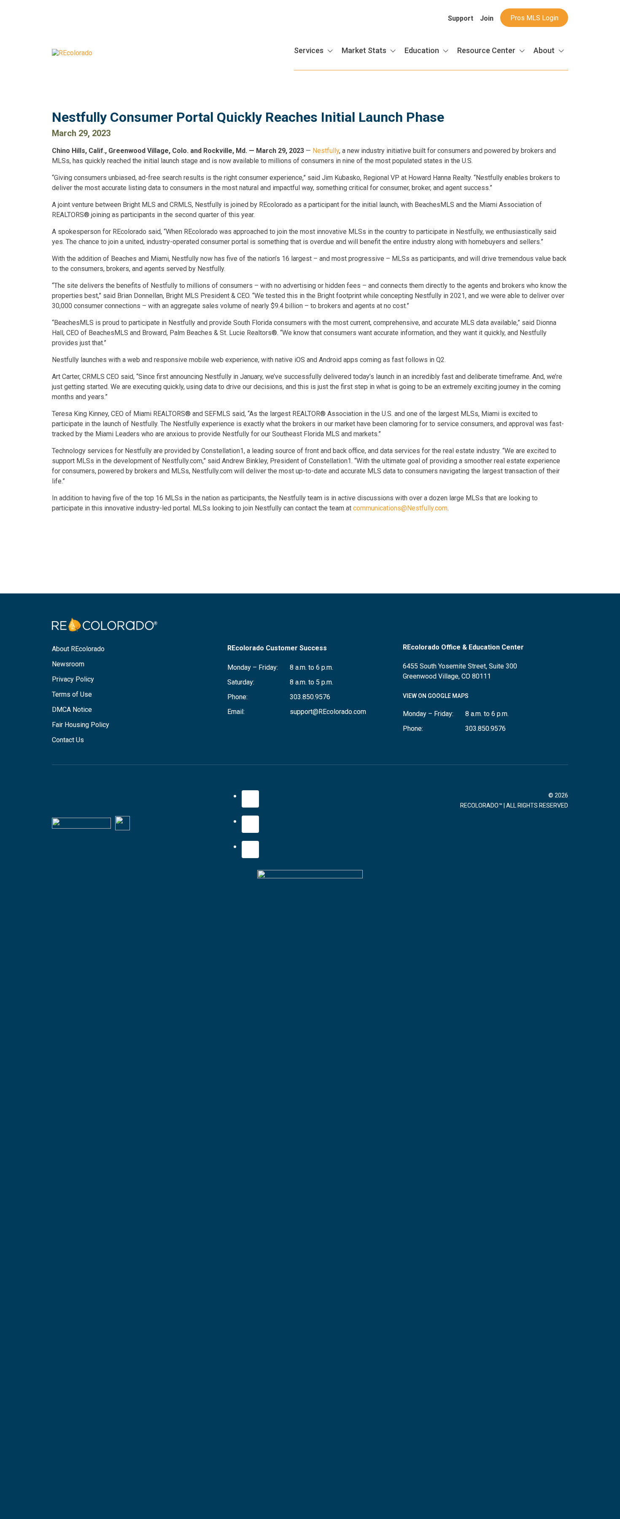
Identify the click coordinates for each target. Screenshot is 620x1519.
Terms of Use (72, 694)
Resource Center (486, 50)
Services (308, 50)
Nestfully (326, 151)
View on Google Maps (436, 696)
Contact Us (68, 740)
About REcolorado (78, 649)
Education (421, 50)
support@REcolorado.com (328, 712)
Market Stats (364, 50)
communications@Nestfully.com (400, 508)
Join (486, 18)
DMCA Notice (72, 710)
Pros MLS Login (534, 18)
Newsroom (68, 664)
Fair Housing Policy (80, 725)
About (544, 50)
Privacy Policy (73, 679)
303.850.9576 (310, 697)
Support (460, 18)
